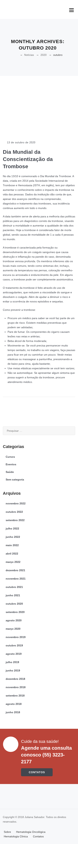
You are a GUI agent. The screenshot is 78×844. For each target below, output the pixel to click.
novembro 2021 (16, 578)
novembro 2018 (16, 687)
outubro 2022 (14, 511)
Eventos (11, 464)
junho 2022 (13, 536)
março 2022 (13, 561)
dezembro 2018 (15, 678)
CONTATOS (37, 772)
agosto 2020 (14, 620)
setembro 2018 (15, 695)
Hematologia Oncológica (30, 831)
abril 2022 (12, 553)
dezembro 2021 (15, 570)
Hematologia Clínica (16, 836)
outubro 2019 (14, 645)
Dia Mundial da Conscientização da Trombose (28, 159)
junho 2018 (13, 712)
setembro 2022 (15, 520)
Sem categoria (15, 479)
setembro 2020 (15, 612)
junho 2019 (13, 670)
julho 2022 (12, 528)
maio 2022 (12, 545)
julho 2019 (12, 662)
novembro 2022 (16, 503)
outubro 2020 (14, 603)
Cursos (10, 456)
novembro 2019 (16, 637)
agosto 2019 (14, 653)
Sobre (7, 831)
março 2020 (13, 628)
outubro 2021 (14, 586)
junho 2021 (13, 595)
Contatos (38, 836)
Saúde (10, 471)
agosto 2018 (14, 703)
